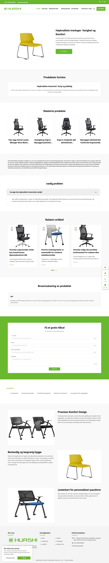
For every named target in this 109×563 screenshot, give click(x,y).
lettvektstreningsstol (43, 393)
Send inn (54, 369)
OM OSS (44, 8)
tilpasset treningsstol (60, 393)
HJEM (38, 8)
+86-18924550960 (10, 2)
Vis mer (11, 265)
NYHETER (74, 8)
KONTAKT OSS (86, 8)
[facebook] (102, 2)
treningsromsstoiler (27, 393)
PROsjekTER (65, 8)
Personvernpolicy (69, 560)
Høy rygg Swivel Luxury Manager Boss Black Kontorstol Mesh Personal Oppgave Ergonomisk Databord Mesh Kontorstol (19, 141)
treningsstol (14, 393)
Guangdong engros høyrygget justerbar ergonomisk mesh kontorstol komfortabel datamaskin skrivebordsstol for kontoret (42, 141)
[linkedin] (104, 2)
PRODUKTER (53, 8)
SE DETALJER (19, 127)
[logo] (22, 540)
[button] (52, 270)
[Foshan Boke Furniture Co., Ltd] (11, 9)
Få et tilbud (101, 8)
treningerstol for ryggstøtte (79, 393)
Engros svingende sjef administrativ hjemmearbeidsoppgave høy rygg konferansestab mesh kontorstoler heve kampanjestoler (66, 141)
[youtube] (99, 2)
